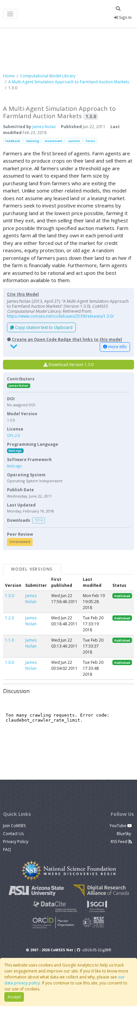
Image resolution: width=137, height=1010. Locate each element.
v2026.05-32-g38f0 (96, 950)
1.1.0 (9, 640)
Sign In (125, 17)
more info (117, 347)
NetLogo (15, 450)
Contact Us (13, 833)
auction (74, 141)
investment (54, 141)
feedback (12, 141)
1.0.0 (9, 662)
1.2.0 (9, 618)
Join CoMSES (14, 825)
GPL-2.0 (13, 435)
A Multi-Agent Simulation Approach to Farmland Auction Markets (68, 82)
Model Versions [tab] (32, 569)
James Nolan (44, 126)
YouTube (118, 825)
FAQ (7, 849)
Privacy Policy (15, 841)
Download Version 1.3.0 (70, 364)
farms (90, 141)
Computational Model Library (47, 76)
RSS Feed (119, 841)
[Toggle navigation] (10, 14)
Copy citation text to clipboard (43, 327)
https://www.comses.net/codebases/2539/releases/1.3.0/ (60, 316)
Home (9, 76)
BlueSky (124, 833)
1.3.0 (9, 595)
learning (32, 141)
